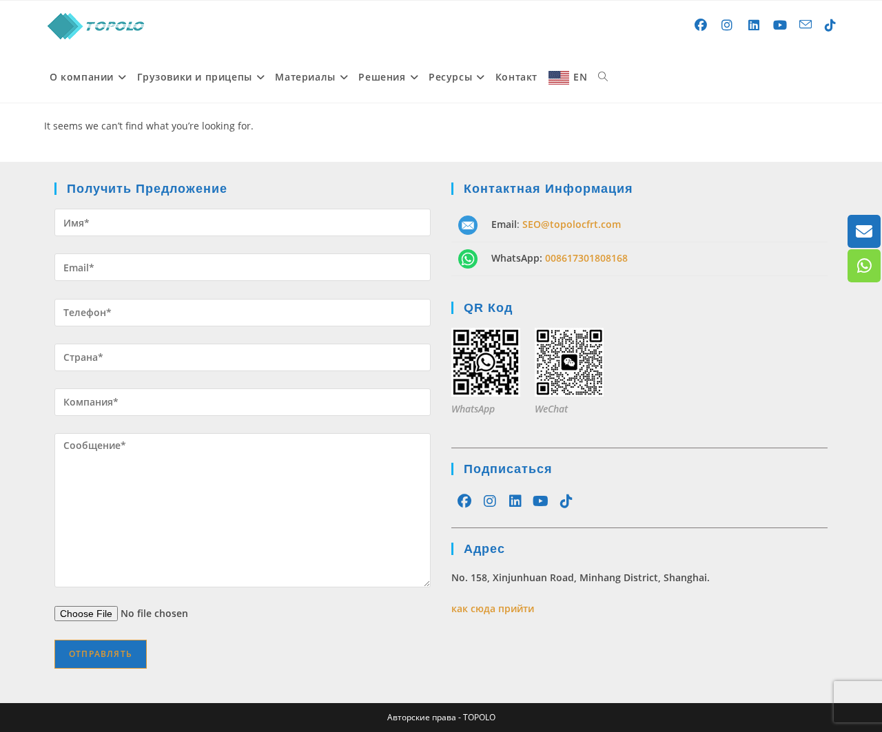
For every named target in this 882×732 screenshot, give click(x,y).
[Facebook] (464, 501)
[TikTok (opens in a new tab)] (830, 25)
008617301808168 (586, 257)
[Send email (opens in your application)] (805, 24)
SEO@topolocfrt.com (571, 224)
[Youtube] (540, 501)
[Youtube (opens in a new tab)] (780, 25)
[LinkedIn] (515, 501)
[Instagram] (489, 501)
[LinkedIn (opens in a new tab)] (754, 25)
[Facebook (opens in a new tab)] (701, 25)
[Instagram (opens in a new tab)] (727, 25)
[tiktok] (566, 501)
